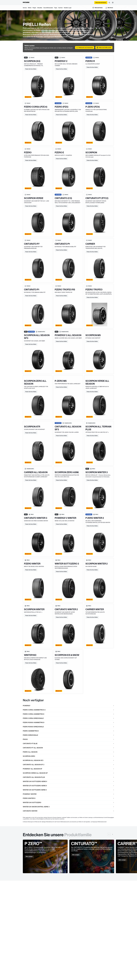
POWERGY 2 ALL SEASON (68, 335)
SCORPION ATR (32, 426)
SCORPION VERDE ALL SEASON (97, 382)
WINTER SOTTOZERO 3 (67, 563)
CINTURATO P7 (32, 243)
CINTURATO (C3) (63, 198)
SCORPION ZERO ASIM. (67, 472)
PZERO (28, 152)
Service (25, 7)
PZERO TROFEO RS (65, 289)
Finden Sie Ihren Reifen (30, 69)
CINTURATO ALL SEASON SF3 (68, 428)
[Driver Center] (26, 2)
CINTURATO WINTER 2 (66, 609)
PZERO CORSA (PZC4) (35, 106)
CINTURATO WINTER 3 (35, 517)
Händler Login (67, 7)
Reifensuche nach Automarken (86, 47)
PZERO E (59, 152)
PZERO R (90, 61)
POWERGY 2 (61, 61)
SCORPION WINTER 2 (96, 563)
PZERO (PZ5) (61, 106)
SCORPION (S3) (32, 61)
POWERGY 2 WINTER (65, 517)
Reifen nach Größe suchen (105, 47)
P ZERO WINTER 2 (94, 517)
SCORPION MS (93, 335)
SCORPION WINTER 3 (96, 472)
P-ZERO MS (61, 380)
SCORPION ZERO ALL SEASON (35, 382)
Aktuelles (39, 7)
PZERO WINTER (32, 563)
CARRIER (90, 243)
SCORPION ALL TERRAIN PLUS (98, 428)
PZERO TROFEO (93, 289)
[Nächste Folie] (112, 834)
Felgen (34, 7)
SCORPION (91, 152)
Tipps (55, 7)
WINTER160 (30, 655)
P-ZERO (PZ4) (92, 106)
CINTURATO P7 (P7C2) (96, 198)
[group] (68, 706)
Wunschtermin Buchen (100, 2)
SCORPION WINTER (34, 609)
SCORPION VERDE (33, 198)
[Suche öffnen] (109, 2)
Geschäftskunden (48, 7)
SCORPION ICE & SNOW (67, 655)
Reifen (29, 7)
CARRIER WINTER (94, 609)
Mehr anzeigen (29, 856)
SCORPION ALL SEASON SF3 (37, 336)
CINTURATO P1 (62, 243)
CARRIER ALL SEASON (36, 472)
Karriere (60, 7)
